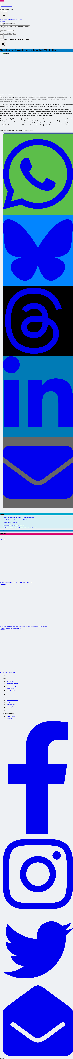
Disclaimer (9, 718)
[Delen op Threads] (38, 355)
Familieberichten (11, 704)
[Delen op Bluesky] (38, 285)
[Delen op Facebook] (3, 133)
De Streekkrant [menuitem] (3, 19)
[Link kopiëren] (3, 508)
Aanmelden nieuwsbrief (12, 683)
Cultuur (12, 94)
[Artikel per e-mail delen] (38, 507)
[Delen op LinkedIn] (38, 436)
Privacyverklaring (11, 690)
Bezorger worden (11, 688)
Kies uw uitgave (4, 11)
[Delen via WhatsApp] (38, 214)
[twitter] (38, 984)
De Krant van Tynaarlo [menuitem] (12, 19)
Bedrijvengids (10, 707)
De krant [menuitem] (20, 19)
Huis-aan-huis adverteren (12, 700)
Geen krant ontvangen (12, 686)
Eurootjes (9, 702)
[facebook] (38, 833)
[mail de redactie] (38, 1055)
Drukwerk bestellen (11, 716)
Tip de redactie (10, 681)
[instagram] (38, 914)
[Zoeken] (14, 30)
